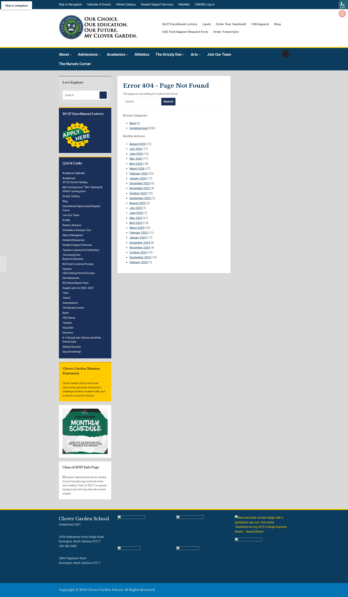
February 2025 (138, 232)
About (64, 54)
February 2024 (138, 262)
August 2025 (137, 203)
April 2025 (135, 223)
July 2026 (135, 149)
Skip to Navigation (70, 4)
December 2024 (139, 242)
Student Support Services (157, 4)
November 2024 (139, 247)
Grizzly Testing (71, 196)
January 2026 (137, 178)
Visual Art (68, 327)
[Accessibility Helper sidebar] (343, 4)
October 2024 (138, 252)
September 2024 (140, 257)
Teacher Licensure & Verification (81, 250)
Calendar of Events (99, 4)
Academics (116, 54)
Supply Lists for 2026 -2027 (78, 288)
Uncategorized (138, 128)
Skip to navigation (16, 5)
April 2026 (135, 163)
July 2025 (135, 208)
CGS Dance (69, 317)
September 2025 (140, 198)
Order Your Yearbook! (231, 24)
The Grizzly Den (169, 54)
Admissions (88, 54)
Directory (68, 332)
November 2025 (139, 188)
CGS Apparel (260, 24)
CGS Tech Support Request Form (185, 32)
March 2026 (136, 168)
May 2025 (135, 218)
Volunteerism (70, 302)
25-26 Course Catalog (75, 182)
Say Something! (72, 351)
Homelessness (71, 278)
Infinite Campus (126, 4)
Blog (277, 24)
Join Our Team (219, 54)
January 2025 (137, 237)
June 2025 (136, 213)
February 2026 (138, 173)
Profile (66, 220)
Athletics (141, 54)
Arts (194, 54)
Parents (67, 268)
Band (66, 312)
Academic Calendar (74, 173)
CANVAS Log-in (204, 4)
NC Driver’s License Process (78, 264)
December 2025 (139, 183)
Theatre (67, 322)
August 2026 (137, 144)
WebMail (184, 4)
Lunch (206, 24)
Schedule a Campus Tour (77, 230)
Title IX (66, 298)
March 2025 (136, 228)
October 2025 (138, 193)
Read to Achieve (72, 225)
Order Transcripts (226, 32)
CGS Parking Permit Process (79, 273)
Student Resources (73, 240)
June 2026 (136, 154)
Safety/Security (72, 346)
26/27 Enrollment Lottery (179, 24)
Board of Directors (73, 258)
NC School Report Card (75, 282)
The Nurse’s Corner (75, 64)
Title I (66, 292)
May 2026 (135, 158)
